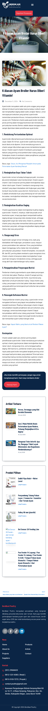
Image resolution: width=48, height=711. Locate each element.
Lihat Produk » (22, 484)
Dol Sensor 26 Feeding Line (28, 529)
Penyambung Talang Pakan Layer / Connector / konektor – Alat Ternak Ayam (29, 498)
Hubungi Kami (12, 384)
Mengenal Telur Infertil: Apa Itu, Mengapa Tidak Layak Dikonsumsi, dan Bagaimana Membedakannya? (29, 445)
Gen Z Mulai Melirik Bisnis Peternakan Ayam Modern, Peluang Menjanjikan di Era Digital (28, 427)
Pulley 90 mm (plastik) (26, 512)
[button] (32, 5)
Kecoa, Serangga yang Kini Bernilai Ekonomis (28, 410)
